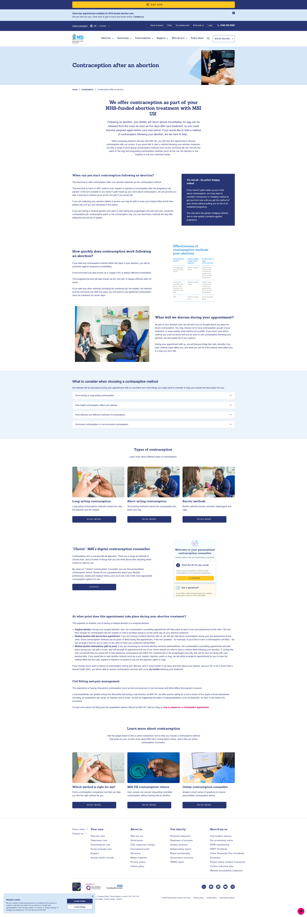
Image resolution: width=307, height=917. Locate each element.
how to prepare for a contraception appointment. (186, 707)
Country (102, 26)
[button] (224, 38)
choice (94, 587)
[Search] (208, 42)
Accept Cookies (80, 901)
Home (74, 89)
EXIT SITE (157, 5)
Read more (94, 519)
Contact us (138, 16)
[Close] (92, 896)
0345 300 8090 (227, 25)
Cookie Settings (79, 907)
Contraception (87, 89)
